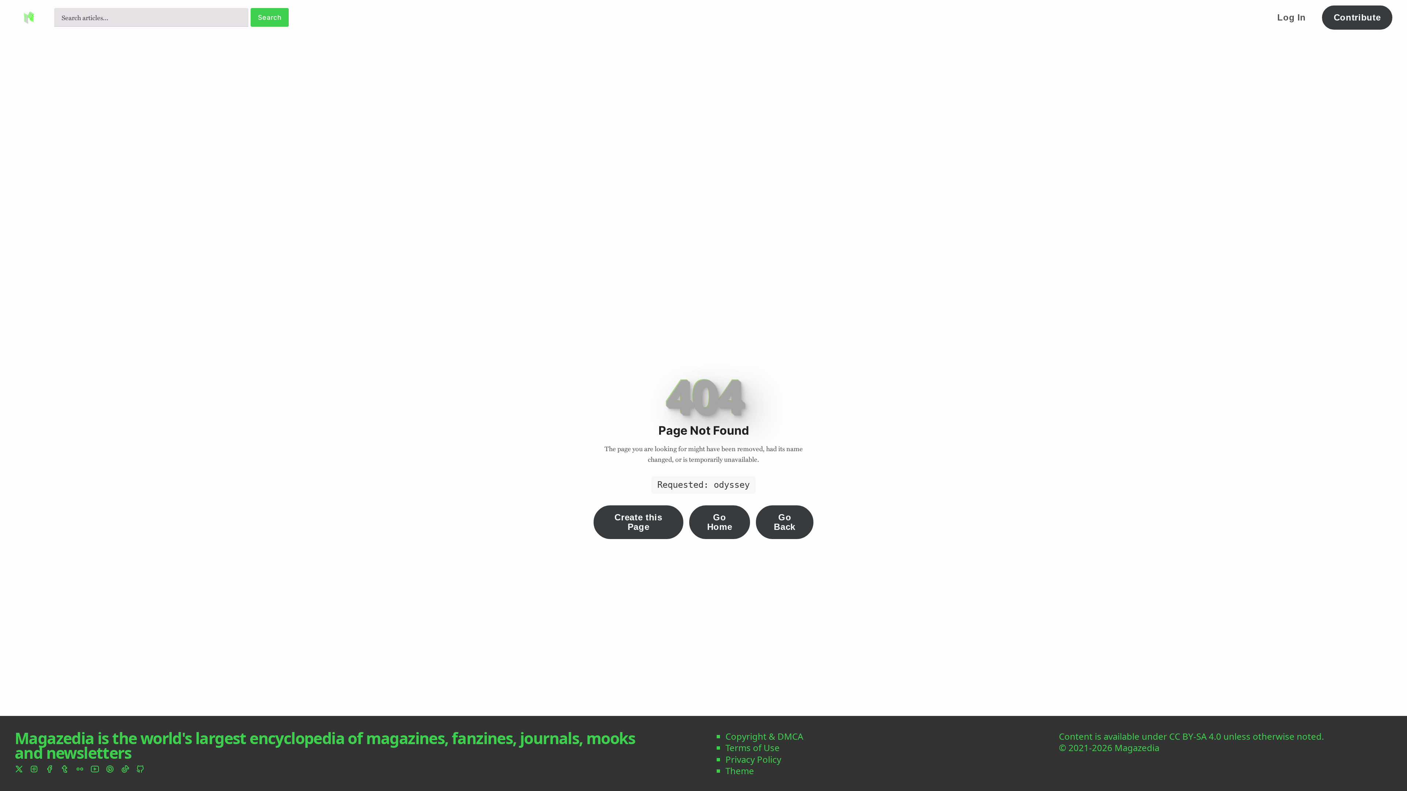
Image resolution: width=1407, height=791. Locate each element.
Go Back (784, 522)
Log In (1291, 17)
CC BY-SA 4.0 (1195, 736)
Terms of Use (752, 747)
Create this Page (638, 522)
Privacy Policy (753, 759)
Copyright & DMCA (764, 736)
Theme (739, 770)
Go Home (719, 522)
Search (270, 17)
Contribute (1357, 17)
